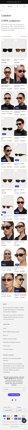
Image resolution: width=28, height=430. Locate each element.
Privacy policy (6, 345)
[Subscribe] (23, 389)
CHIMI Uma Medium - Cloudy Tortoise (6, 86)
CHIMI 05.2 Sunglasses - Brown (19, 60)
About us (5, 335)
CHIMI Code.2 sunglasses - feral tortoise (20, 112)
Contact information (14, 426)
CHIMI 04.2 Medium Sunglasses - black (5, 60)
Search (5, 328)
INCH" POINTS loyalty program (11, 331)
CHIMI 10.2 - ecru (5, 294)
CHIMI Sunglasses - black (7, 111)
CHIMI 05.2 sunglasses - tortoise (6, 242)
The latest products (8, 349)
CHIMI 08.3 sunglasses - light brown (6, 216)
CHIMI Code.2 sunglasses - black (7, 138)
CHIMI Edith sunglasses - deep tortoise (19, 86)
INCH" (7, 421)
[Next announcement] (25, 2)
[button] (3, 6)
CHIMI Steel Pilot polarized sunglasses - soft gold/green (20, 294)
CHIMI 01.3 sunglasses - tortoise (6, 190)
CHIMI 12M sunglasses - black (19, 268)
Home (1, 10)
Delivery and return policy (10, 338)
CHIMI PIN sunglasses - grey (7, 267)
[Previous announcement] (3, 2)
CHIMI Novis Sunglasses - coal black (20, 138)
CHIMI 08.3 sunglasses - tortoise (19, 216)
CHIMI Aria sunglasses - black (6, 164)
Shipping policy (23, 424)
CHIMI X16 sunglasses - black (19, 190)
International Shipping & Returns (11, 342)
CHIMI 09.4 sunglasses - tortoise (19, 164)
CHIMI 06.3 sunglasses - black (19, 242)
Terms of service (14, 424)
